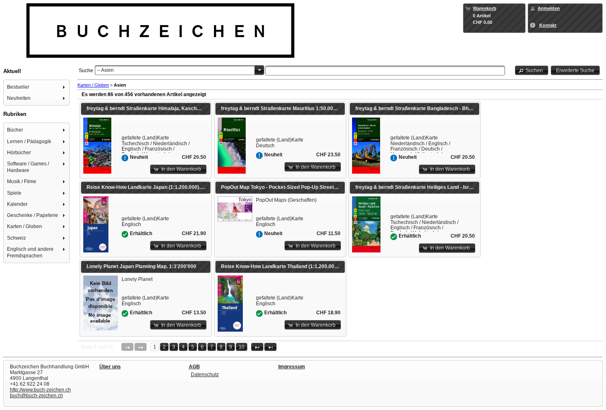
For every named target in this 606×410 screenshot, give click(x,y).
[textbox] (385, 70)
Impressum (291, 367)
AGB (194, 367)
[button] (532, 70)
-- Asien (105, 70)
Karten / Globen (93, 84)
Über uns (110, 367)
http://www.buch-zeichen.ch (40, 390)
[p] (257, 347)
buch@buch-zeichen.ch (36, 395)
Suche (86, 70)
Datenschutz (205, 374)
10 (241, 347)
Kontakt (548, 25)
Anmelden (549, 8)
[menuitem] (36, 87)
